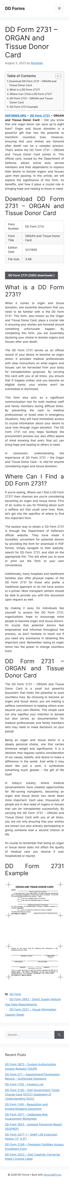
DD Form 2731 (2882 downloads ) (31, 275)
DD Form (15, 994)
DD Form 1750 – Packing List (24, 1084)
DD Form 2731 (40, 115)
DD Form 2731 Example (24, 106)
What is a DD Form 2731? (25, 89)
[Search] (59, 1035)
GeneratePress (52, 1174)
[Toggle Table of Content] (56, 76)
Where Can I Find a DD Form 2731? (31, 94)
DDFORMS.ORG (15, 115)
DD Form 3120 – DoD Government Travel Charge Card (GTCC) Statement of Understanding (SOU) (32, 1094)
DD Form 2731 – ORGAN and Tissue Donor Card (31, 100)
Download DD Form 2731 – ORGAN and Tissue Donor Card (32, 83)
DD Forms (15, 8)
